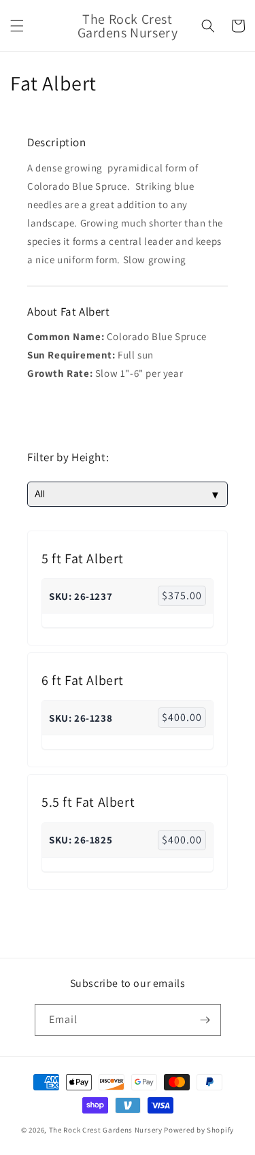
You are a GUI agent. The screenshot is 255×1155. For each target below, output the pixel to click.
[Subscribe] (205, 1020)
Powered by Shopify (199, 1130)
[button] (17, 26)
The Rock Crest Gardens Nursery (106, 1130)
